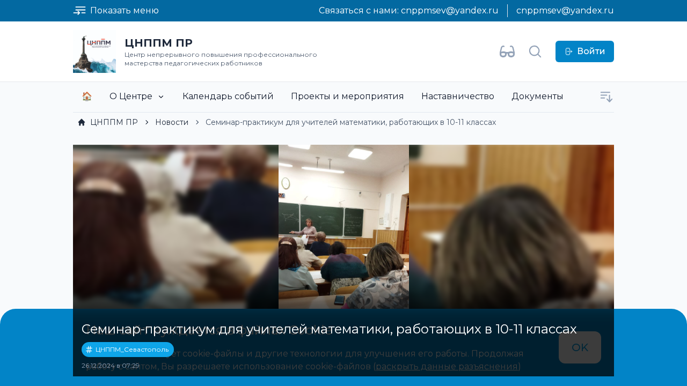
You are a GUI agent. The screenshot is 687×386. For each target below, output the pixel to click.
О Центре (130, 96)
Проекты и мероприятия (347, 96)
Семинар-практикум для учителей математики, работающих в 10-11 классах (351, 122)
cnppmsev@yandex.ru (450, 10)
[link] (107, 122)
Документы (537, 96)
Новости (171, 122)
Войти (591, 51)
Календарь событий (228, 96)
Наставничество (457, 96)
